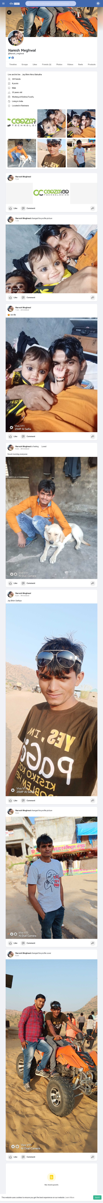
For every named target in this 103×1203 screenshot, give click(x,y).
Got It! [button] (97, 1197)
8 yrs (17, 449)
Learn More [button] (69, 1197)
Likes (35, 64)
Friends (46, 64)
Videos (70, 64)
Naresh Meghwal (23, 177)
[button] (50, 3)
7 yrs (17, 221)
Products (92, 64)
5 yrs (17, 179)
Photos (59, 64)
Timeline (13, 64)
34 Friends (16, 79)
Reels (80, 64)
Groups (25, 64)
